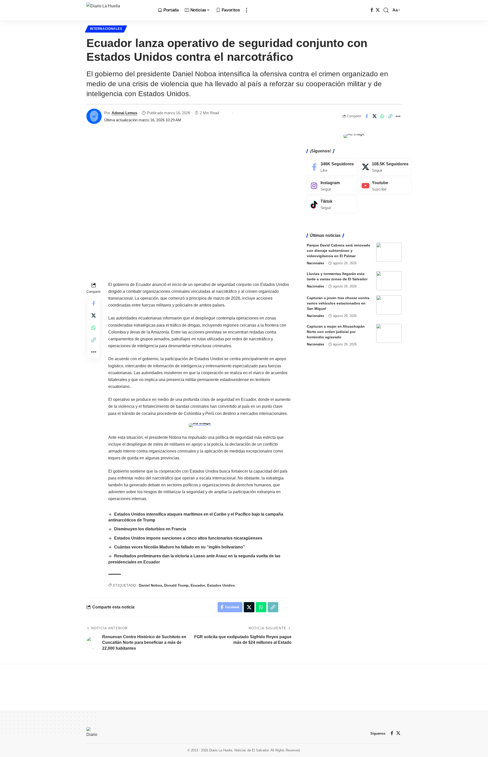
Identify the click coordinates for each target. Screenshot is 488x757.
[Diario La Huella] (118, 10)
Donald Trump (176, 585)
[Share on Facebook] (366, 116)
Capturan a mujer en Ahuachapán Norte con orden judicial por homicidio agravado (336, 331)
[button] (246, 10)
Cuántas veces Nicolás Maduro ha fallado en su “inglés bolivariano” (179, 547)
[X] (377, 10)
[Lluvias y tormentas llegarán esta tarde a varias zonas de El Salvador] (389, 280)
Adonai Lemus (124, 113)
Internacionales (106, 28)
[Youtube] (384, 186)
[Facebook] (371, 10)
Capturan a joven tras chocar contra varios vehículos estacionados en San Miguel (338, 303)
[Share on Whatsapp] (382, 116)
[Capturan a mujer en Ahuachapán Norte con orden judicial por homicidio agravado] (389, 333)
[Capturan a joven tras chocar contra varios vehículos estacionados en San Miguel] (389, 304)
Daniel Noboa (150, 585)
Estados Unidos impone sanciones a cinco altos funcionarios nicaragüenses (188, 538)
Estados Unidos (221, 585)
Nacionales (315, 263)
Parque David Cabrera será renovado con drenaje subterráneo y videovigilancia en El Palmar (338, 250)
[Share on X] (374, 116)
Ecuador (198, 585)
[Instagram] (332, 186)
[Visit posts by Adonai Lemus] (94, 116)
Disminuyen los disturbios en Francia (150, 529)
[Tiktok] (332, 204)
